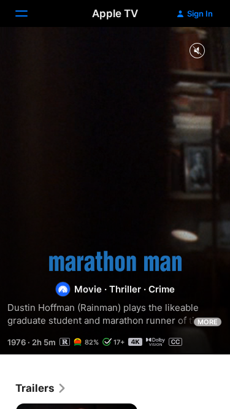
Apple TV (115, 13)
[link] (41, 388)
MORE (207, 322)
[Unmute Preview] (196, 51)
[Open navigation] (28, 13)
